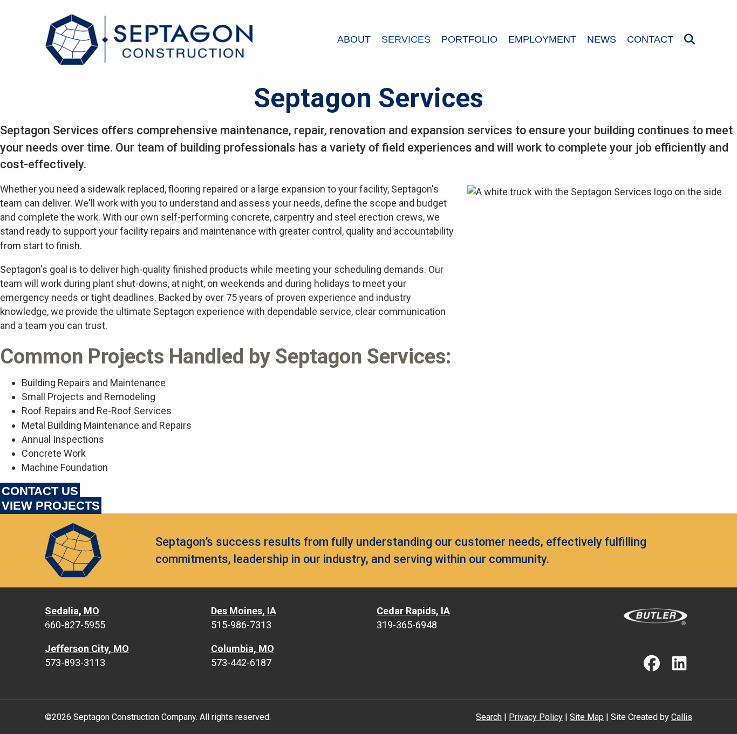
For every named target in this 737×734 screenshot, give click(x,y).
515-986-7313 (241, 624)
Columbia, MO (242, 648)
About (354, 39)
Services (406, 39)
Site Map (587, 717)
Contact (650, 39)
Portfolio (469, 39)
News (601, 39)
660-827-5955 (75, 624)
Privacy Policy (536, 717)
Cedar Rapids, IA (413, 610)
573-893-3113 (75, 662)
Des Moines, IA (243, 610)
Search (489, 717)
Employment (542, 39)
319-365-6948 (407, 624)
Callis (681, 717)
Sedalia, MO (72, 610)
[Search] (685, 39)
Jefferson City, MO (87, 648)
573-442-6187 (241, 662)
